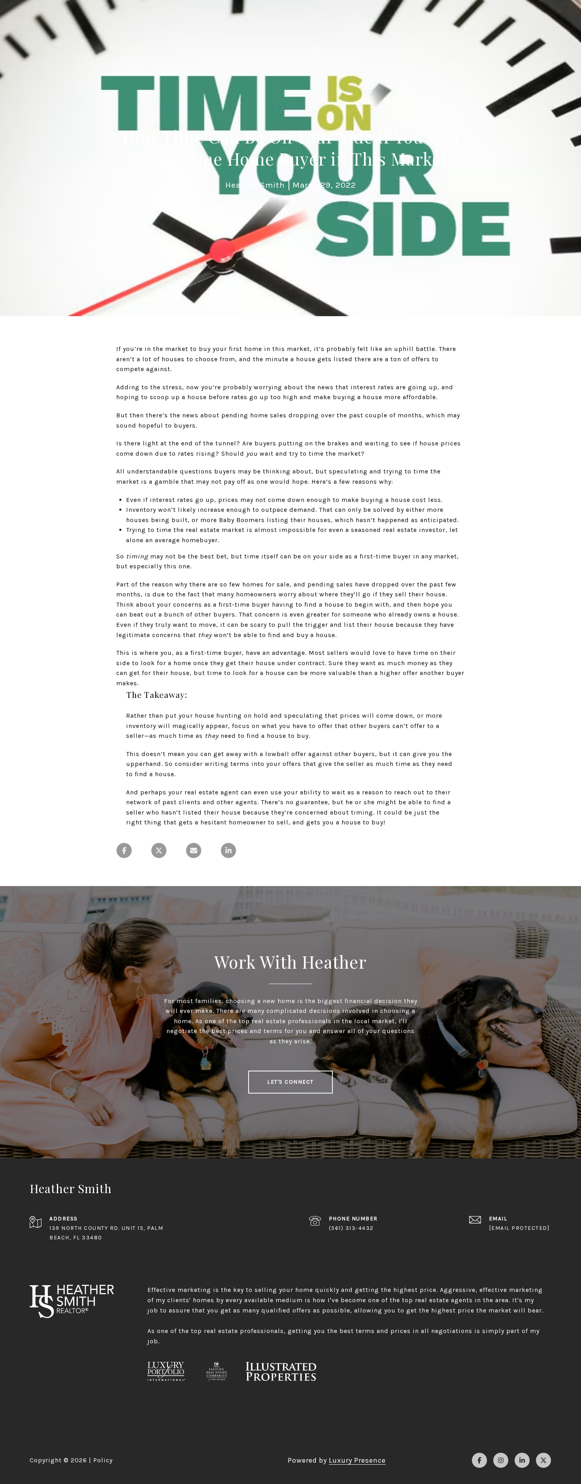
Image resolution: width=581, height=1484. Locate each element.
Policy (103, 1460)
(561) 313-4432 (351, 1228)
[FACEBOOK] (479, 1460)
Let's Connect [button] (290, 1082)
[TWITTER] (543, 1460)
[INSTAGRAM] (501, 1460)
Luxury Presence (357, 1460)
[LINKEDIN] (522, 1460)
